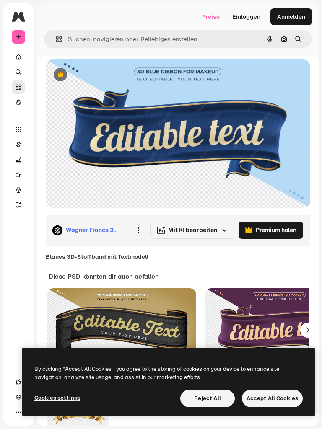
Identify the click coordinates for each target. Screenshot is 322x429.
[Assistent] (18, 205)
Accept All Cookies (272, 398)
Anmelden (291, 17)
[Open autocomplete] (55, 39)
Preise (211, 17)
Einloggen (246, 17)
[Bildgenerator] (18, 159)
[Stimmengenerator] (18, 189)
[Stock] (18, 87)
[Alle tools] (18, 129)
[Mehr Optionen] (138, 230)
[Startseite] (18, 57)
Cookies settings (57, 397)
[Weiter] (307, 330)
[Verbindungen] (18, 382)
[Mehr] (18, 412)
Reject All (207, 398)
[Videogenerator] (18, 174)
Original (99, 75)
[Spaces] (18, 144)
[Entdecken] (18, 102)
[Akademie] (18, 397)
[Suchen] (18, 72)
